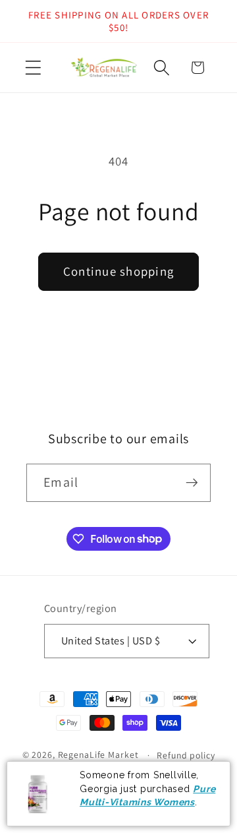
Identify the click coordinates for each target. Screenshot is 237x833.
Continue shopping (118, 271)
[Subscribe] (192, 483)
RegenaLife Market (98, 754)
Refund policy (186, 755)
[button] (33, 67)
